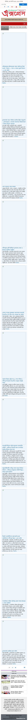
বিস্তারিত (4, 83)
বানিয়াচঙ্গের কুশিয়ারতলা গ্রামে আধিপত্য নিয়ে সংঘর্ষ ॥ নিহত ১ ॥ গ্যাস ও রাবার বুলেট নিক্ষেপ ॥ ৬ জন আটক (13, 68)
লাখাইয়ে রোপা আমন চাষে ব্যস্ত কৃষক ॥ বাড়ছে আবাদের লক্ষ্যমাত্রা (18, 681)
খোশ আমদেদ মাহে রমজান (9, 186)
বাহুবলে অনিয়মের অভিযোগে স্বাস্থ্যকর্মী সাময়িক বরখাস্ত (17, 686)
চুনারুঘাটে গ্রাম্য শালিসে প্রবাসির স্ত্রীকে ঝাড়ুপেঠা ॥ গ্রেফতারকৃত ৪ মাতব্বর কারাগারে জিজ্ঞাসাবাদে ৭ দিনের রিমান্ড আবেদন (14, 122)
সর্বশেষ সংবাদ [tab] (14, 671)
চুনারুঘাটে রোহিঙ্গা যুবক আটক (9, 651)
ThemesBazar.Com (20, 718)
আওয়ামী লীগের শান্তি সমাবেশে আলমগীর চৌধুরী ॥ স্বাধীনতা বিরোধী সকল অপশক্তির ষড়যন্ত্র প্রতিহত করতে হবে (12, 447)
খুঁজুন (23, 4)
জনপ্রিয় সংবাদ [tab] (14, 673)
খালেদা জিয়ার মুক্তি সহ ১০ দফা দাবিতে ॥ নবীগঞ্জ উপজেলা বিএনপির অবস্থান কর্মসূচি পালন (12, 381)
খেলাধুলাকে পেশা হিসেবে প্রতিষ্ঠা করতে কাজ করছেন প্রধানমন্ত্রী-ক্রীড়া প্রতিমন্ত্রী (18, 677)
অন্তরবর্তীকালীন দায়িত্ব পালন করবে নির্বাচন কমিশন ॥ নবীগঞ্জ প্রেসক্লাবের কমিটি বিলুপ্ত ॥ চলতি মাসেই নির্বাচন (13, 470)
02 (12, 667)
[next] (15, 667)
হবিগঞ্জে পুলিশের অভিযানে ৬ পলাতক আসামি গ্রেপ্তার (17, 692)
